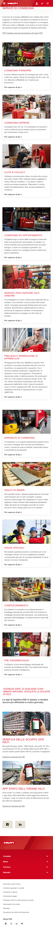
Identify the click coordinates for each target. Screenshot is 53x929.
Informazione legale (10, 896)
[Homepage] (12, 3)
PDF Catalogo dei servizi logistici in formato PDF (22, 33)
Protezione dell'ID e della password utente (18, 900)
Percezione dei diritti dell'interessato (16, 912)
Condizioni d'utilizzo (10, 892)
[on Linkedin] (20, 824)
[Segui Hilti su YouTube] (22, 923)
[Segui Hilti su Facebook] (6, 923)
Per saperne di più (12, 87)
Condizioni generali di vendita (13, 888)
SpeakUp (6, 908)
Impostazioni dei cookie (11, 904)
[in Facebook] (7, 824)
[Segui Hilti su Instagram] (11, 923)
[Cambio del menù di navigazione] (4, 3)
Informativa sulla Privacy (12, 884)
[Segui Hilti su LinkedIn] (16, 923)
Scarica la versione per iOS (13, 757)
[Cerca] (47, 3)
